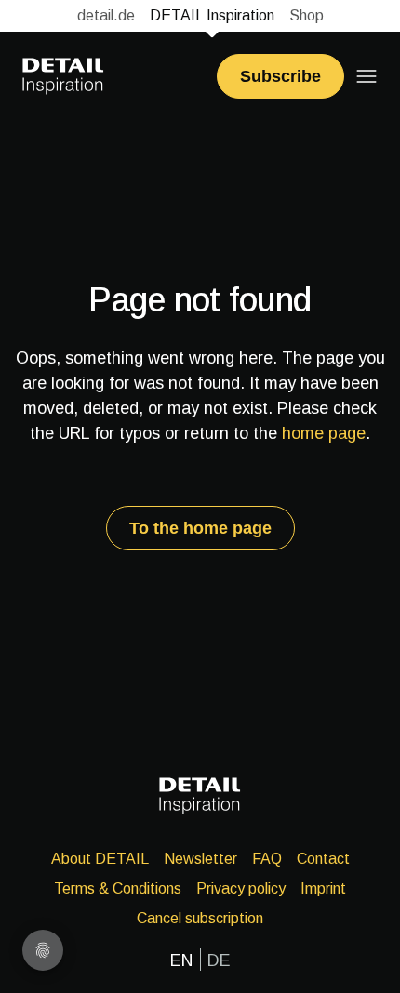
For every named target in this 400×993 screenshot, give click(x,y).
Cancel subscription (200, 918)
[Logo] (63, 76)
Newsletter (200, 859)
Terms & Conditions (117, 888)
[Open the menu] (366, 76)
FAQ (267, 859)
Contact (323, 859)
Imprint (323, 888)
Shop (306, 15)
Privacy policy (241, 888)
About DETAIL (100, 859)
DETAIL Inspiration (212, 15)
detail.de (106, 15)
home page (324, 433)
